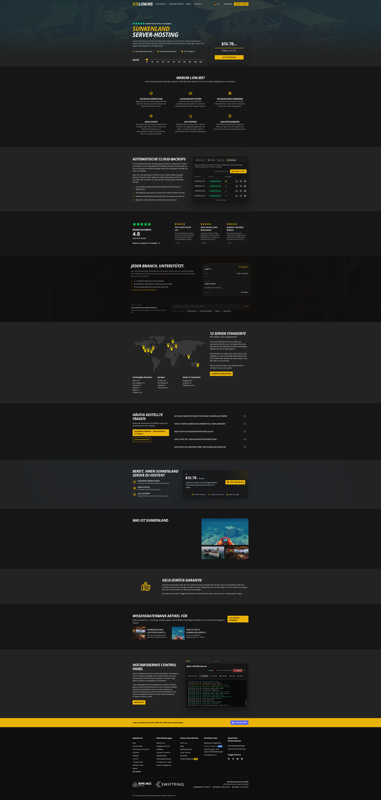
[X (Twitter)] (233, 759)
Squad (135, 768)
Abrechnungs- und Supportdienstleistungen (213, 750)
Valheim (136, 756)
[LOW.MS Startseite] (143, 4)
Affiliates (159, 749)
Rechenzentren (186, 749)
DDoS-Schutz (185, 752)
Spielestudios (161, 756)
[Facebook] (229, 759)
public (217, 311)
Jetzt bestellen (229, 57)
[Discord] (238, 759)
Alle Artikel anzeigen (234, 619)
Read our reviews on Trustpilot (145, 243)
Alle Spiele (137, 771)
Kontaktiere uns (141, 439)
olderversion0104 (205, 311)
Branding (183, 756)
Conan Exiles (137, 746)
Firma (188, 4)
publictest (227, 311)
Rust (134, 743)
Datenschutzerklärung (236, 749)
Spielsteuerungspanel (212, 743)
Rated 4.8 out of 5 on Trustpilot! (159, 24)
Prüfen (246, 306)
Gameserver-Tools (163, 762)
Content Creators (163, 752)
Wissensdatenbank (163, 759)
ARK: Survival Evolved (141, 749)
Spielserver (160, 4)
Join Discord (241, 722)
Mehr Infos (139, 702)
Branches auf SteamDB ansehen (145, 290)
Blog (182, 746)
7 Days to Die (138, 762)
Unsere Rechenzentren (221, 374)
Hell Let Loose (138, 765)
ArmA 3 (135, 759)
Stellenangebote (186, 759)
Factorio (136, 752)
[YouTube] (242, 759)
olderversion (191, 311)
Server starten (241, 4)
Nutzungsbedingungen (236, 746)
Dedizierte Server (176, 4)
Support (197, 4)
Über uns (183, 743)
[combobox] (207, 306)
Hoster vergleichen (163, 765)
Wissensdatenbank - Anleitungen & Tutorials (150, 432)
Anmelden (228, 4)
